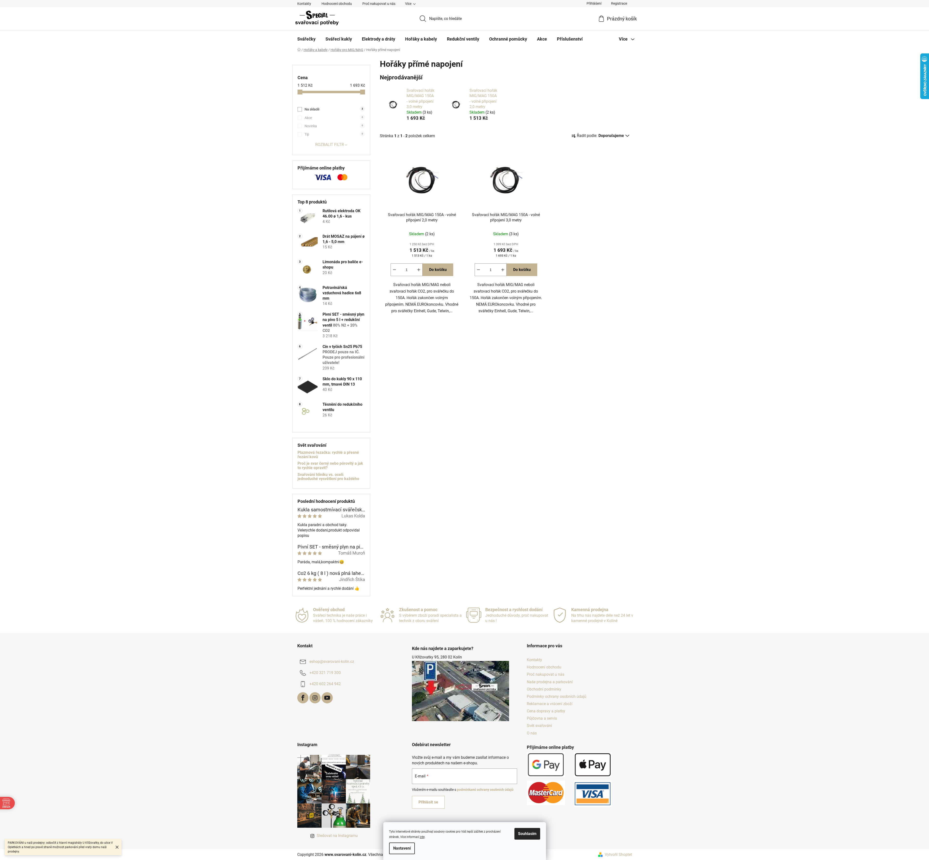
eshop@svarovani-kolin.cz (331, 661)
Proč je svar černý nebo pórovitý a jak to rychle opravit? (330, 465)
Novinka (334, 126)
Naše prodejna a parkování (550, 682)
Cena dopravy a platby (546, 711)
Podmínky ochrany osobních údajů (556, 696)
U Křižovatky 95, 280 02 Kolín (437, 657)
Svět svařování (539, 725)
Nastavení (402, 848)
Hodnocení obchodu (337, 4)
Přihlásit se (428, 802)
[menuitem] (306, 39)
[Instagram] (315, 697)
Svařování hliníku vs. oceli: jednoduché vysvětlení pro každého (328, 476)
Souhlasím (527, 833)
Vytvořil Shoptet (618, 854)
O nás (532, 733)
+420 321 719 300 (325, 672)
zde (422, 837)
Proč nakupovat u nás (378, 4)
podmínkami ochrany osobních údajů (485, 790)
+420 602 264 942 (325, 684)
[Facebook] (302, 697)
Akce (334, 118)
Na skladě (334, 109)
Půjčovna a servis (542, 718)
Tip (334, 134)
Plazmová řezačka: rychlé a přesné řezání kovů (328, 454)
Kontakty (304, 4)
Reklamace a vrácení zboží (549, 703)
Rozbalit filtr (329, 144)
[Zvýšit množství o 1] (418, 270)
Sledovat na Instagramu (337, 835)
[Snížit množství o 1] (394, 270)
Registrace (619, 3)
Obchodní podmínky (544, 689)
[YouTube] (327, 697)
